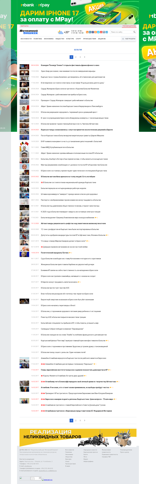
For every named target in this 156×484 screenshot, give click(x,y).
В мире (67, 466)
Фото (85, 457)
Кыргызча (24, 26)
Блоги (86, 454)
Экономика (49, 39)
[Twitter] (98, 32)
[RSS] (87, 32)
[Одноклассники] (95, 32)
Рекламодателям (129, 26)
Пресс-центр (124, 452)
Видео (86, 459)
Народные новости (90, 450)
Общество (59, 39)
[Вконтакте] (90, 32)
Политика (38, 39)
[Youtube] (101, 32)
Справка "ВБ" (106, 457)
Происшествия (89, 39)
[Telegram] (107, 32)
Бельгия (78, 50)
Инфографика (88, 461)
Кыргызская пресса (91, 452)
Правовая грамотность (110, 454)
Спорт (78, 39)
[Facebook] (93, 32)
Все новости (26, 39)
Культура (70, 39)
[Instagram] (104, 32)
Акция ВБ (102, 39)
